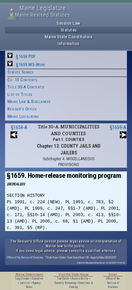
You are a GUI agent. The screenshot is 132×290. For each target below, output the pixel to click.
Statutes (69, 30)
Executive (37, 278)
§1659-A (118, 127)
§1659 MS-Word (30, 64)
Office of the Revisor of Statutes (25, 257)
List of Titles (19, 94)
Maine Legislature (23, 116)
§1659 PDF (26, 56)
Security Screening (65, 283)
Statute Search (20, 72)
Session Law (69, 23)
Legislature (22, 278)
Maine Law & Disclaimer (28, 101)
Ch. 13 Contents (22, 79)
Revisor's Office (22, 108)
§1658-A (19, 127)
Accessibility (79, 278)
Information (69, 43)
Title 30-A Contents (25, 86)
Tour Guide (63, 278)
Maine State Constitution (68, 36)
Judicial (25, 283)
